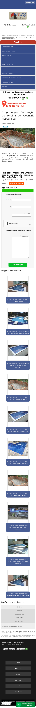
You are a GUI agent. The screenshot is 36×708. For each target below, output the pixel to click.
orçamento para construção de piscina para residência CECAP (18, 462)
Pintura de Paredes (7, 82)
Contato (18, 686)
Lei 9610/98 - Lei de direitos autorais (21, 636)
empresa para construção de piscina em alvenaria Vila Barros (18, 595)
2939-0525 (11, 25)
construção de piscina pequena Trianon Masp (18, 300)
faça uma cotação (16, 183)
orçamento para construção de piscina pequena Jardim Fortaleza (18, 365)
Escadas (4, 60)
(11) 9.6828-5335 (28, 25)
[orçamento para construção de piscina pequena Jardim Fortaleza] (18, 350)
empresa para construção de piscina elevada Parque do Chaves (18, 527)
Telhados (4, 86)
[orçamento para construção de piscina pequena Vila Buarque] (18, 416)
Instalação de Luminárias (9, 69)
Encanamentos (6, 55)
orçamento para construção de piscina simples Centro (18, 494)
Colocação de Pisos (7, 46)
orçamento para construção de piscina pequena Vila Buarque (18, 430)
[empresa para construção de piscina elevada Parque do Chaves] (18, 512)
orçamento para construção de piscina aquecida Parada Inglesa (18, 332)
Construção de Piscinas (8, 51)
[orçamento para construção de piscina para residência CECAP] (18, 448)
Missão (18, 674)
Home (18, 662)
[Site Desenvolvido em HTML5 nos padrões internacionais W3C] (6, 704)
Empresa (18, 668)
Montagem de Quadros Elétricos (11, 77)
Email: (9, 206)
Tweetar (5, 127)
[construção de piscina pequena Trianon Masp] (18, 286)
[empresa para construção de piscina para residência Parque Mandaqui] (18, 546)
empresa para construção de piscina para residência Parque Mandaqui (18, 561)
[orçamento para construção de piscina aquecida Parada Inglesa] (18, 318)
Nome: (9, 199)
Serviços (18, 42)
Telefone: (27, 213)
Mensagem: (24, 236)
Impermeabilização (7, 64)
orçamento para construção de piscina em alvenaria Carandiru (18, 398)
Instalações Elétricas (7, 73)
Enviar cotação (17, 265)
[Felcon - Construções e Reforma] (18, 15)
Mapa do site (18, 692)
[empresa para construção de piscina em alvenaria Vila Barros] (18, 580)
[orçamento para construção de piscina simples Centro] (18, 480)
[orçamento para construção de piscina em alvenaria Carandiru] (18, 384)
